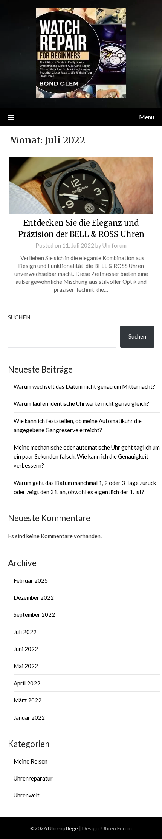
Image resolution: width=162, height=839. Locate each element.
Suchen (19, 317)
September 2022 (34, 614)
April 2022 (27, 683)
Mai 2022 (26, 665)
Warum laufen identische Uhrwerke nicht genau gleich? (81, 403)
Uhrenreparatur (33, 778)
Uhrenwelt (27, 795)
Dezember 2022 (34, 597)
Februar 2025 (31, 580)
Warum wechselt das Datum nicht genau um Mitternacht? (84, 386)
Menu (146, 116)
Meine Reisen (30, 761)
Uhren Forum (116, 828)
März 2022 (27, 700)
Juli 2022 (25, 631)
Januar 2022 (29, 717)
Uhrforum (114, 245)
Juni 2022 (26, 648)
